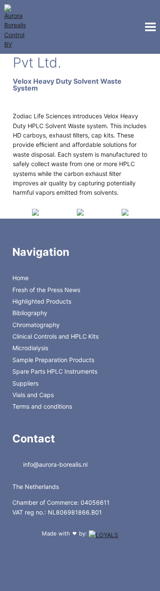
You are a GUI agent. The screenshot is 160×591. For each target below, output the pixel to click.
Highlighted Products (41, 301)
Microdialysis (30, 347)
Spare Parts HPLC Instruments (54, 371)
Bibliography (29, 312)
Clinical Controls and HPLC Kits (55, 336)
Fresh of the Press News (46, 289)
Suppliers (25, 383)
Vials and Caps (33, 394)
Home (20, 277)
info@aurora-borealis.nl (54, 464)
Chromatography (36, 324)
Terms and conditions (42, 406)
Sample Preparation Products (53, 359)
